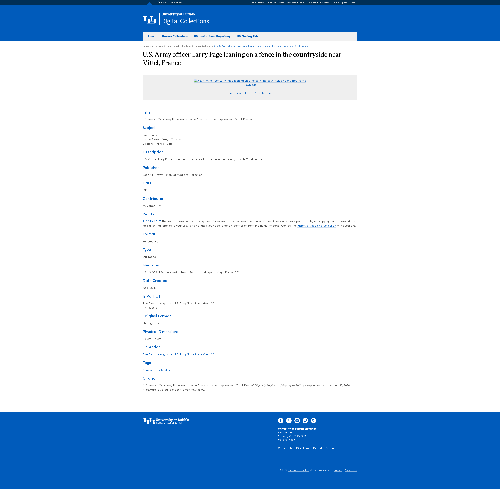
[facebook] (280, 421)
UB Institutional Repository (212, 36)
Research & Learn (295, 3)
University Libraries (171, 3)
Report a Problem (324, 448)
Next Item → (263, 93)
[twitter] (289, 421)
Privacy (338, 470)
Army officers (151, 370)
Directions (302, 448)
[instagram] (313, 421)
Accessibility (351, 470)
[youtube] (297, 421)
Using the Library (275, 3)
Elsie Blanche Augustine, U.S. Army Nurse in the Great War (179, 354)
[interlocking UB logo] (178, 15)
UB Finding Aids (247, 36)
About (353, 3)
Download (250, 85)
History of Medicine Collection (316, 225)
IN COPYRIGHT (151, 221)
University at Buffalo (298, 470)
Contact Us (285, 448)
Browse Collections (175, 36)
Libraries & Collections (318, 3)
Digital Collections (185, 21)
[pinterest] (305, 421)
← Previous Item (239, 93)
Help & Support (339, 3)
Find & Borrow (257, 3)
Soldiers (166, 370)
